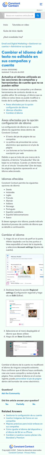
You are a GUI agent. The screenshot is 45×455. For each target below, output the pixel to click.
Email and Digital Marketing (14, 43)
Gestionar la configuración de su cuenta (24, 415)
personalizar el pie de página (29, 378)
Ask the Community (11, 393)
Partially (20, 404)
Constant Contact (16, 453)
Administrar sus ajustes (21, 46)
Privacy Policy (29, 453)
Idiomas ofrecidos (14, 110)
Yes (6, 404)
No (34, 404)
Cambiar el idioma (14, 113)
